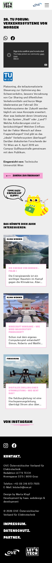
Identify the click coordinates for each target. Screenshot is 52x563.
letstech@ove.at (22, 487)
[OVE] (37, 5)
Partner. (12, 537)
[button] (23, 176)
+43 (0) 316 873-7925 (26, 483)
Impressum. (14, 523)
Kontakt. (12, 456)
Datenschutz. (16, 530)
